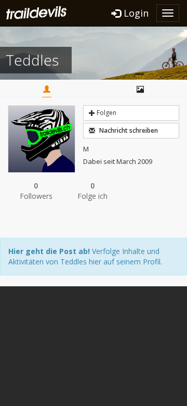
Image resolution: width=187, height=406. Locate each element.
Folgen (105, 112)
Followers (36, 191)
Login (135, 13)
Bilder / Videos (140, 89)
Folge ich (92, 191)
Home (46, 89)
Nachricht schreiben (128, 130)
